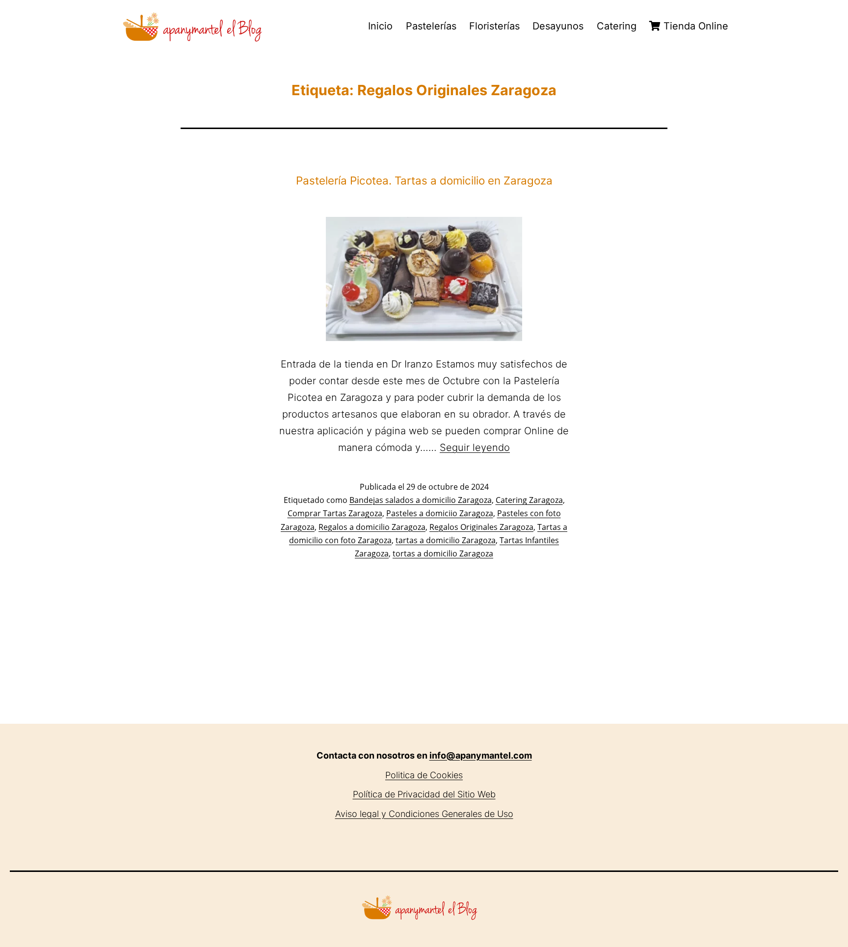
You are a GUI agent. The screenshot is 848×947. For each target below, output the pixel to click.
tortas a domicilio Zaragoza (443, 553)
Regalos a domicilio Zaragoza (371, 527)
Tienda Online (694, 26)
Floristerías (494, 26)
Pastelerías (431, 26)
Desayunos (557, 26)
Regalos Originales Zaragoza (481, 527)
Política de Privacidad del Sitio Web (424, 794)
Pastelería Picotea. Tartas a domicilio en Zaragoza (424, 180)
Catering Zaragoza (529, 500)
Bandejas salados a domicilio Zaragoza (420, 500)
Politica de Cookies (424, 775)
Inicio (380, 26)
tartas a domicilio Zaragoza (446, 540)
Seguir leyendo (475, 447)
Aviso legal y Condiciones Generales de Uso (424, 814)
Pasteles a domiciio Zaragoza (439, 513)
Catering (616, 26)
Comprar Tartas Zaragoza (335, 513)
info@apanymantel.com (480, 755)
